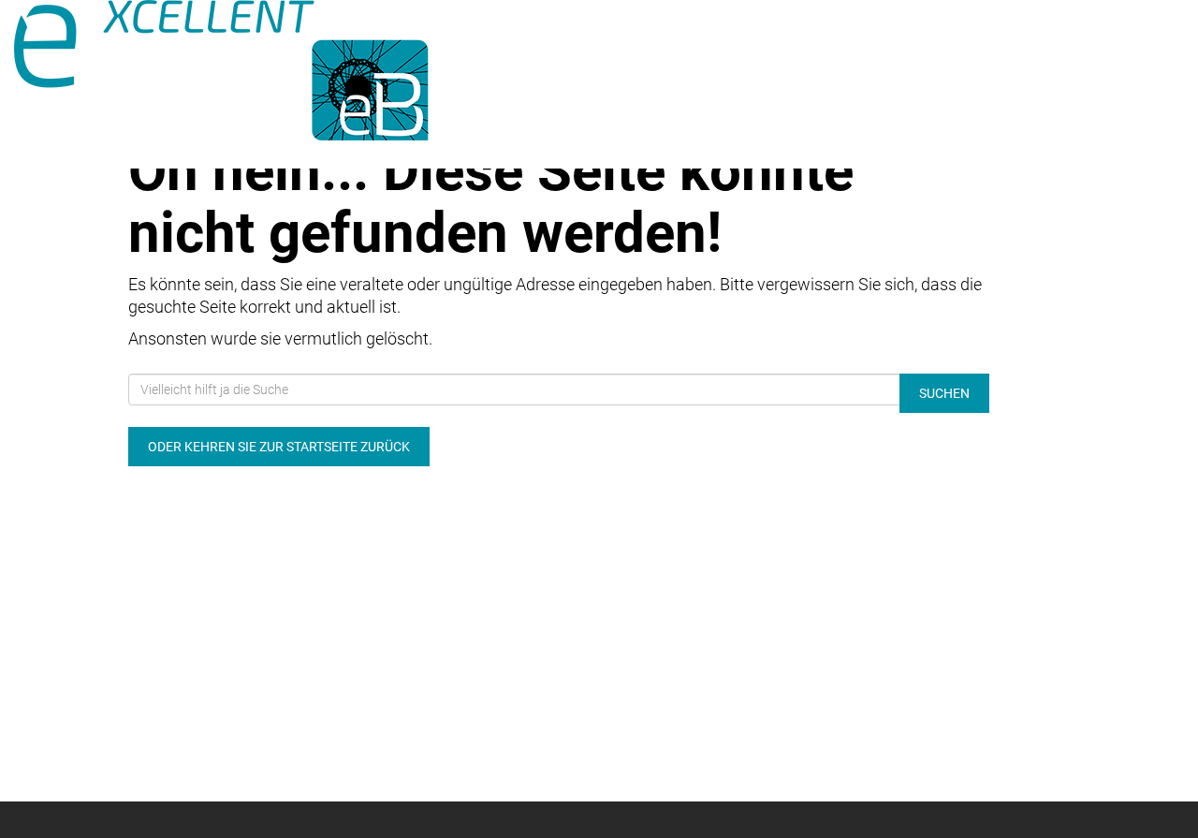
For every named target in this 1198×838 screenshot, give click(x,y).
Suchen (944, 393)
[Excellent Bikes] (249, 70)
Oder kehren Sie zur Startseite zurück (279, 446)
